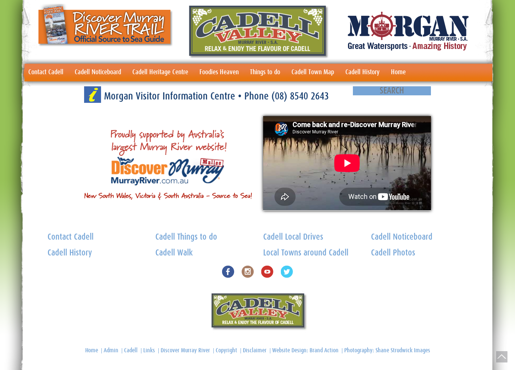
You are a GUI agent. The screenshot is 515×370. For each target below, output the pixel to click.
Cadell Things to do (186, 237)
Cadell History (362, 72)
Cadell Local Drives (293, 237)
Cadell (131, 350)
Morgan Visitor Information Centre (171, 96)
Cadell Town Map (312, 72)
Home (398, 72)
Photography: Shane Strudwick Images (387, 350)
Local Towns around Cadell (305, 253)
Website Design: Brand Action (305, 350)
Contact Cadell (45, 72)
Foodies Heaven (219, 72)
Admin (111, 350)
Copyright (226, 350)
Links (149, 350)
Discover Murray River (185, 350)
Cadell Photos (393, 253)
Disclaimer (255, 350)
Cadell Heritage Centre (160, 72)
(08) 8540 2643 (300, 96)
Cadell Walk (174, 253)
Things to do (265, 72)
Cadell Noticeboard (98, 72)
